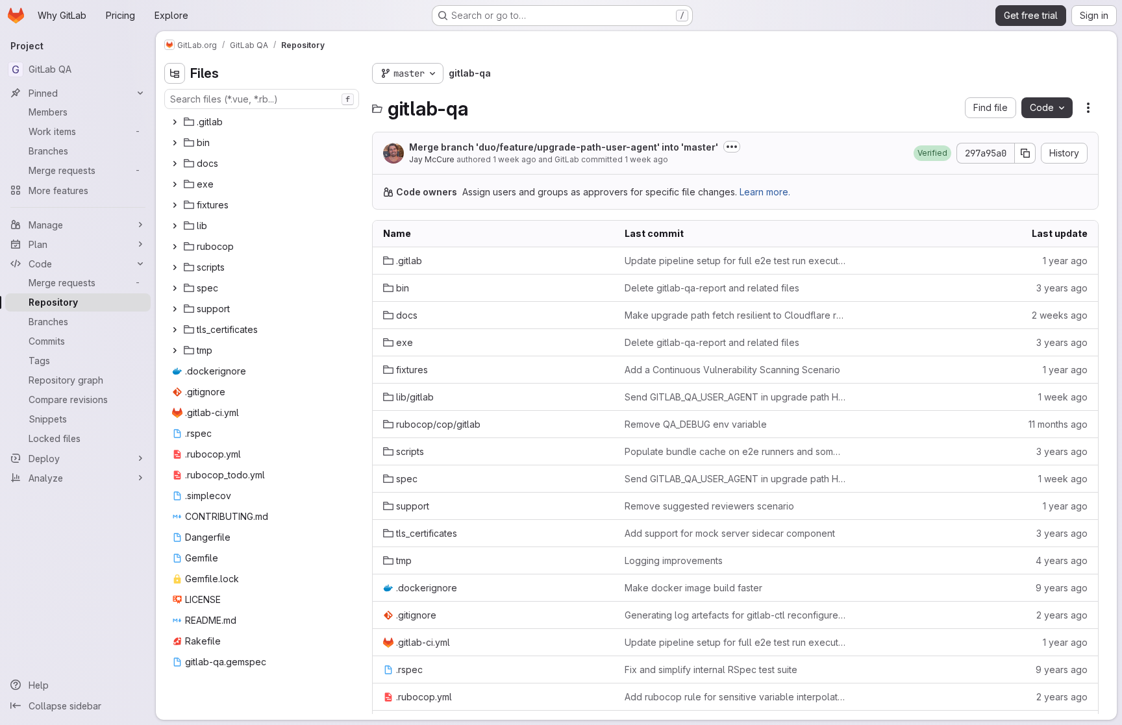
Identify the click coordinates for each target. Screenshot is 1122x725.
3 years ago (1062, 287)
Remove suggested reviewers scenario (709, 505)
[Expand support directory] (174, 309)
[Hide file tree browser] (174, 73)
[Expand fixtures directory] (174, 205)
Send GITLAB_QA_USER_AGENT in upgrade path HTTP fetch (735, 396)
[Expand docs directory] (174, 163)
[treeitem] (263, 122)
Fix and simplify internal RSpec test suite (711, 669)
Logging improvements (674, 560)
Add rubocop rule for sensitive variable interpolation (735, 696)
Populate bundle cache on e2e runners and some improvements (735, 451)
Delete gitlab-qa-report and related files (712, 287)
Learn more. (765, 191)
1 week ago (514, 159)
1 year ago (1065, 260)
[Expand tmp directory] (174, 350)
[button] (932, 153)
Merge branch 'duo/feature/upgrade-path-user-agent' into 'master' (563, 147)
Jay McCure (432, 159)
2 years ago (1062, 615)
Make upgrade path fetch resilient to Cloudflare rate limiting (735, 315)
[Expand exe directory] (174, 184)
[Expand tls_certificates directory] (174, 330)
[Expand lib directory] (174, 226)
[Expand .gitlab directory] (174, 122)
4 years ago (1062, 560)
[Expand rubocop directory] (174, 246)
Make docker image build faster (693, 587)
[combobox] (261, 99)
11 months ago (1058, 424)
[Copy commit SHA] (1025, 153)
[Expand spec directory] (174, 288)
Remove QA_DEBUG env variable (696, 424)
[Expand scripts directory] (174, 267)
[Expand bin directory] (174, 143)
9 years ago (1062, 587)
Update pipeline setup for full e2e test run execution (735, 260)
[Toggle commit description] (731, 147)
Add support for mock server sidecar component (730, 533)
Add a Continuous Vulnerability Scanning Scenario (732, 369)
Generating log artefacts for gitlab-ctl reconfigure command (735, 615)
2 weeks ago (1060, 315)
